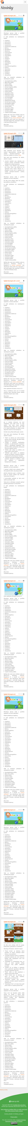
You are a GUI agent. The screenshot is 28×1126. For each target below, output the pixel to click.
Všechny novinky (4, 1089)
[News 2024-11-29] (23, 580)
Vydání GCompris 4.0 (9, 921)
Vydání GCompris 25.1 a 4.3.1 (12, 281)
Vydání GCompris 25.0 (10, 405)
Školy (20, 155)
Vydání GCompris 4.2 (9, 694)
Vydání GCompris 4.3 (9, 581)
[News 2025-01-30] (23, 405)
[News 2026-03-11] (23, 15)
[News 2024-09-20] (23, 694)
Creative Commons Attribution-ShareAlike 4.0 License (15, 1120)
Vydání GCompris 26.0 (10, 133)
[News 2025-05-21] (23, 280)
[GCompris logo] (3, 2)
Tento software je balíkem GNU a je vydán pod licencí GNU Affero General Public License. (14, 1110)
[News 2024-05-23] (23, 809)
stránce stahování (16, 117)
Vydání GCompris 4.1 (9, 810)
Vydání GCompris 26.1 (10, 15)
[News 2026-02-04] (23, 133)
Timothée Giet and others (19, 1105)
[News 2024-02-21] (23, 921)
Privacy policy (14, 1117)
